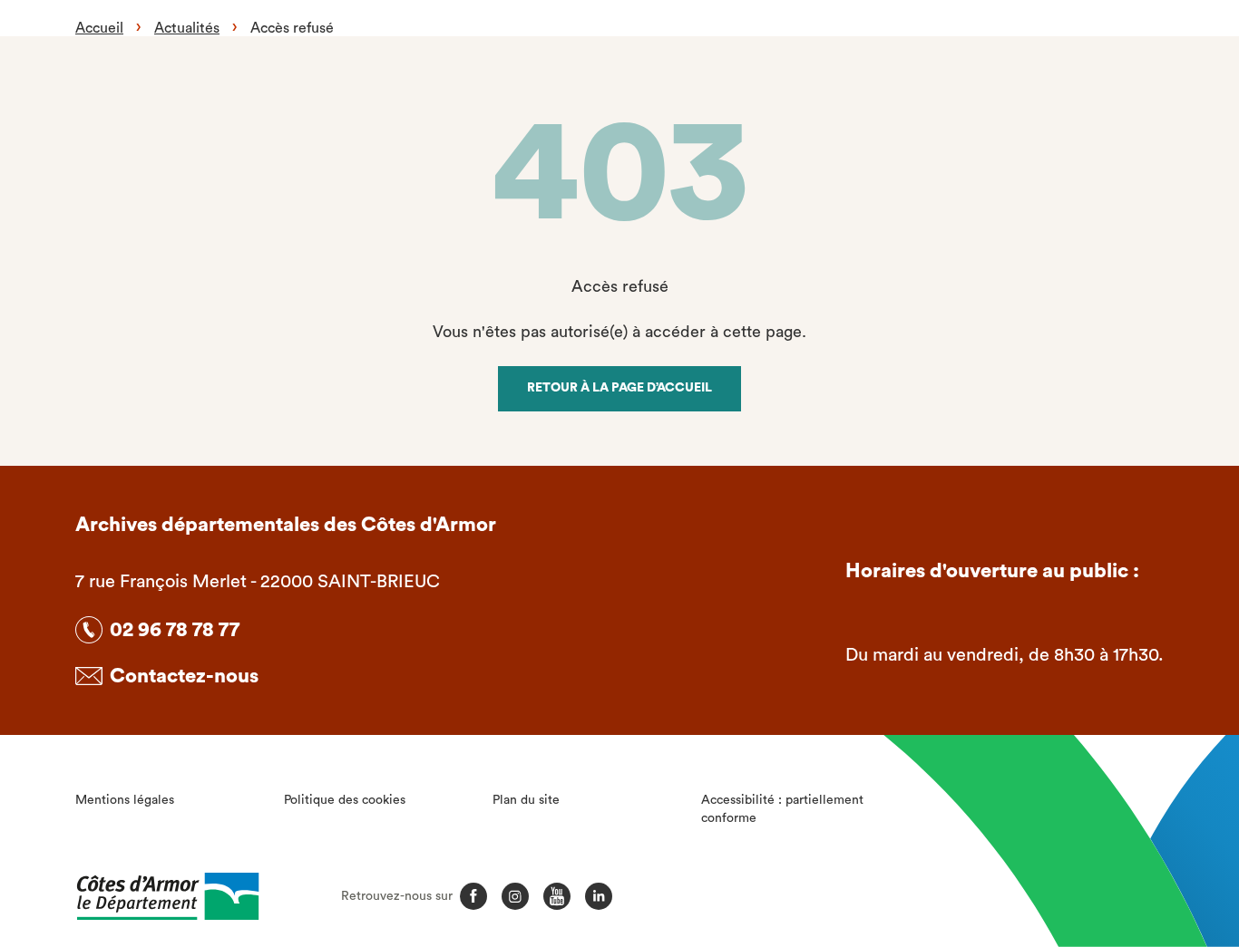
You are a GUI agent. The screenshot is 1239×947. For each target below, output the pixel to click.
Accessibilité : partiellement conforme (782, 809)
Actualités (187, 28)
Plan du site (526, 800)
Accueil (99, 28)
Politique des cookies (344, 800)
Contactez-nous (184, 676)
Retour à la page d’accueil (619, 388)
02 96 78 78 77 (174, 630)
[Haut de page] (1133, 833)
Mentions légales (124, 800)
